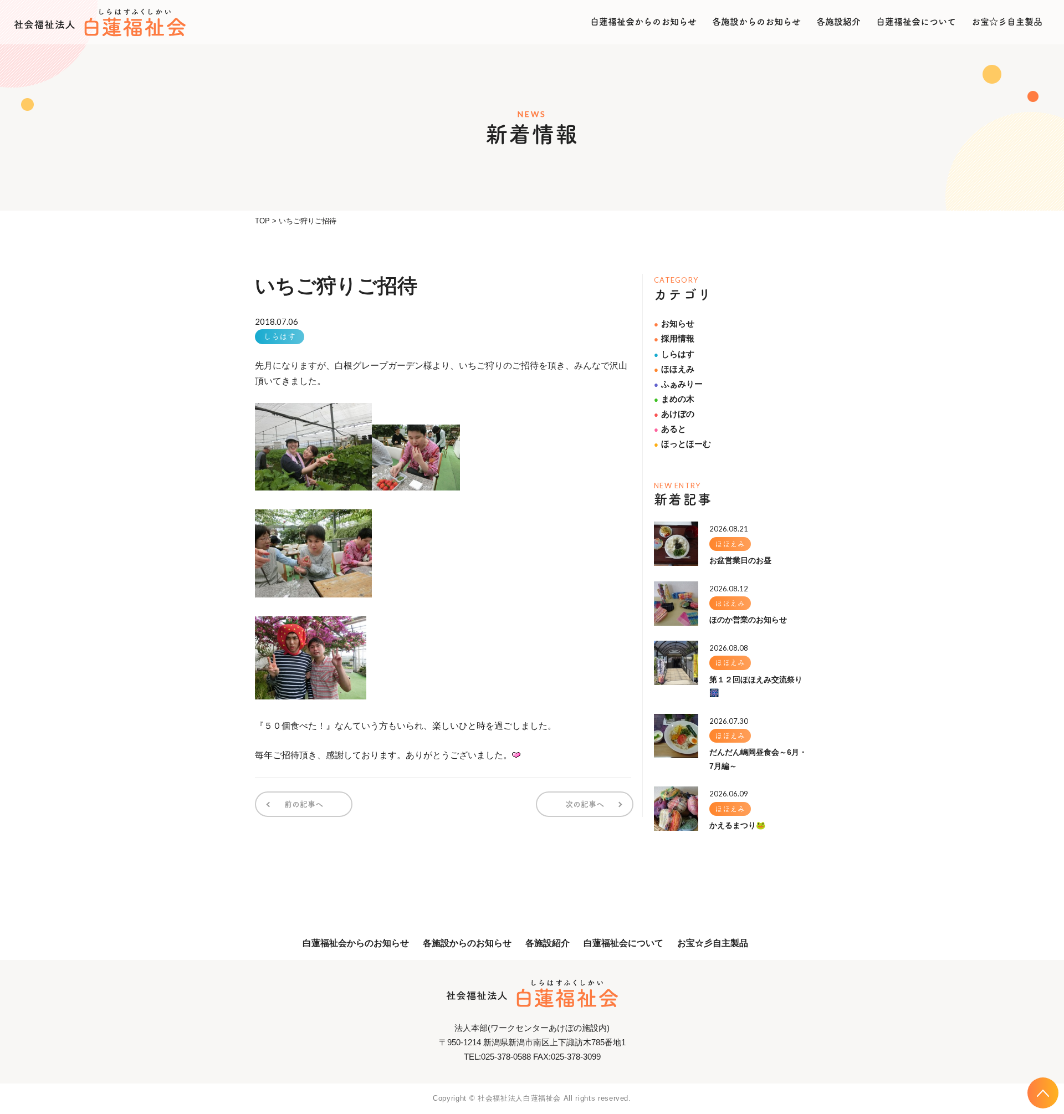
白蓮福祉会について (916, 21)
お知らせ (674, 323)
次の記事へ (584, 804)
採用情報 (674, 338)
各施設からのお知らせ (756, 21)
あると (670, 428)
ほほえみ (674, 369)
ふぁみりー (678, 384)
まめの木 (674, 398)
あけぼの (674, 413)
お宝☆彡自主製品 (1006, 21)
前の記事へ (303, 804)
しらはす (279, 336)
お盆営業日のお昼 (740, 560)
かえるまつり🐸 (737, 825)
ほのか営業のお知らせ (748, 619)
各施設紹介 (838, 21)
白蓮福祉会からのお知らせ (643, 21)
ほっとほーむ (682, 443)
